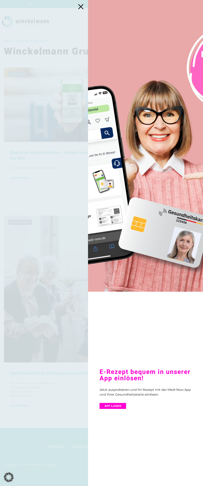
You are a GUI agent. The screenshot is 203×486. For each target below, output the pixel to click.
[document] (101, 243)
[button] (8, 477)
